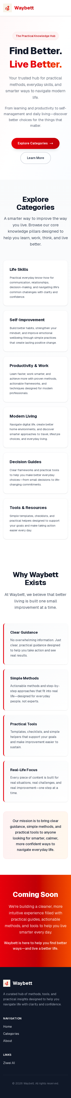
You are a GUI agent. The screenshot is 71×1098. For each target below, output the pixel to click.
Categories (11, 1034)
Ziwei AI (9, 1063)
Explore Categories (33, 143)
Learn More (35, 158)
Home (7, 1027)
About (7, 1041)
